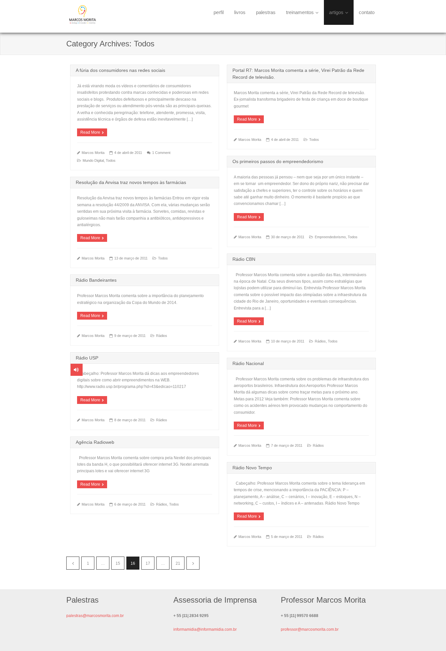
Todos (111, 160)
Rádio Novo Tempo (252, 467)
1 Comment (161, 153)
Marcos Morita (93, 153)
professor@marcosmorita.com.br (310, 629)
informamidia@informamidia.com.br (205, 629)
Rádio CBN (243, 259)
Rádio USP (87, 357)
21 (178, 563)
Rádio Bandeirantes (96, 280)
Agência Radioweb (95, 442)
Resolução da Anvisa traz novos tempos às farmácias (131, 182)
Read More (90, 132)
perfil (219, 12)
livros (240, 12)
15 (118, 563)
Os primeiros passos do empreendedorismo (277, 161)
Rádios (320, 341)
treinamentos (300, 12)
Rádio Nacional (248, 363)
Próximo (192, 563)
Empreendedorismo (330, 237)
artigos (336, 12)
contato (366, 12)
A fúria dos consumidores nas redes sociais (120, 70)
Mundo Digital (93, 160)
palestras (266, 12)
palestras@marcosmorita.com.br (95, 615)
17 (148, 563)
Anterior (72, 563)
